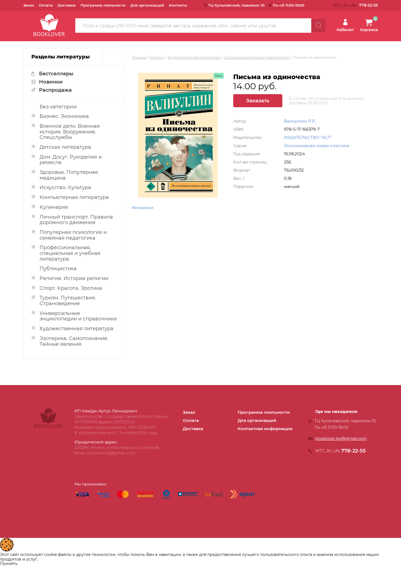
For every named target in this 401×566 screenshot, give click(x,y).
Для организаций (147, 5)
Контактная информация (265, 428)
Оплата (46, 5)
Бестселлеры (56, 74)
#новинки (142, 207)
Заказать (258, 101)
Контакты (178, 5)
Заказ (28, 5)
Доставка (67, 5)
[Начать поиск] (318, 25)
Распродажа (55, 90)
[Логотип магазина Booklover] (48, 426)
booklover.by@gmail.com (341, 438)
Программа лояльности (102, 5)
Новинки (51, 82)
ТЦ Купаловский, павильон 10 (236, 5)
